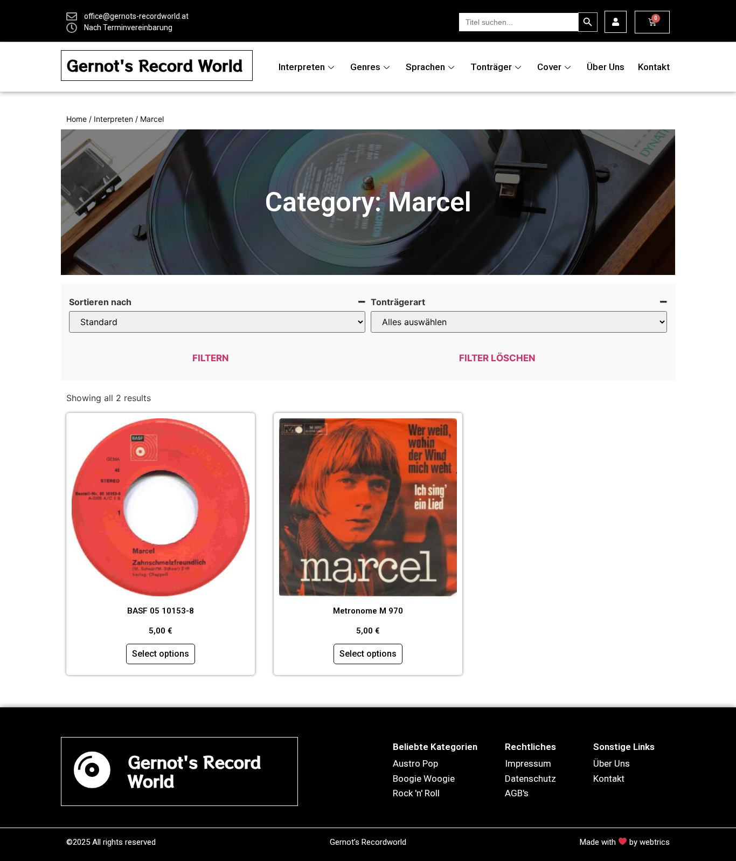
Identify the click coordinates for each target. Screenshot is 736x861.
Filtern (210, 358)
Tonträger (491, 66)
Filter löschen (497, 358)
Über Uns (605, 66)
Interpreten (302, 66)
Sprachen (425, 66)
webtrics (655, 842)
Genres (365, 66)
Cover (549, 66)
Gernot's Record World (154, 65)
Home (76, 118)
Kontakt (654, 66)
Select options (160, 654)
